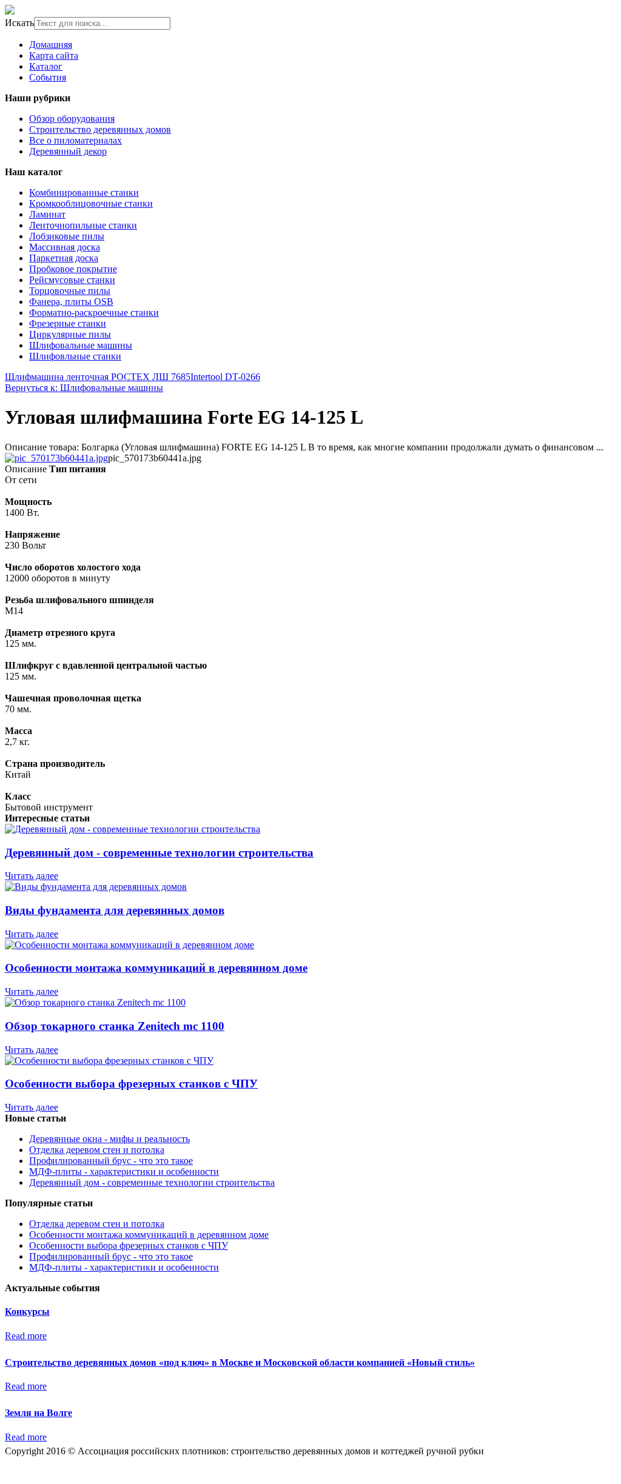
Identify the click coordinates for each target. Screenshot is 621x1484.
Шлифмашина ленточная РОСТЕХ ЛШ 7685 (97, 377)
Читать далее (31, 876)
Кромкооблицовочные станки (91, 203)
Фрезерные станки (67, 323)
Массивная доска (64, 247)
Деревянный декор (68, 151)
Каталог (45, 66)
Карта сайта (53, 55)
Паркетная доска (63, 258)
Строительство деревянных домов (100, 129)
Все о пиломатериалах (75, 140)
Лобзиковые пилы (66, 236)
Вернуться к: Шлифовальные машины (84, 388)
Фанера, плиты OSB (71, 301)
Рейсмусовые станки (72, 280)
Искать (19, 23)
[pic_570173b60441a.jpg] (56, 458)
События (47, 77)
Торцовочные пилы (69, 291)
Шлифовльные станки (75, 356)
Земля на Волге (38, 1413)
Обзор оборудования (72, 118)
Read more (26, 1336)
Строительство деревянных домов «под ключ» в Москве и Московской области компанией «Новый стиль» (240, 1362)
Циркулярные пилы (70, 334)
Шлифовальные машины (80, 345)
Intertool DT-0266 (225, 377)
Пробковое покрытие (73, 269)
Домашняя (50, 44)
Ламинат (47, 214)
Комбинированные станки (84, 192)
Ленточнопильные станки (83, 225)
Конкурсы (27, 1311)
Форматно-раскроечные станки (94, 312)
